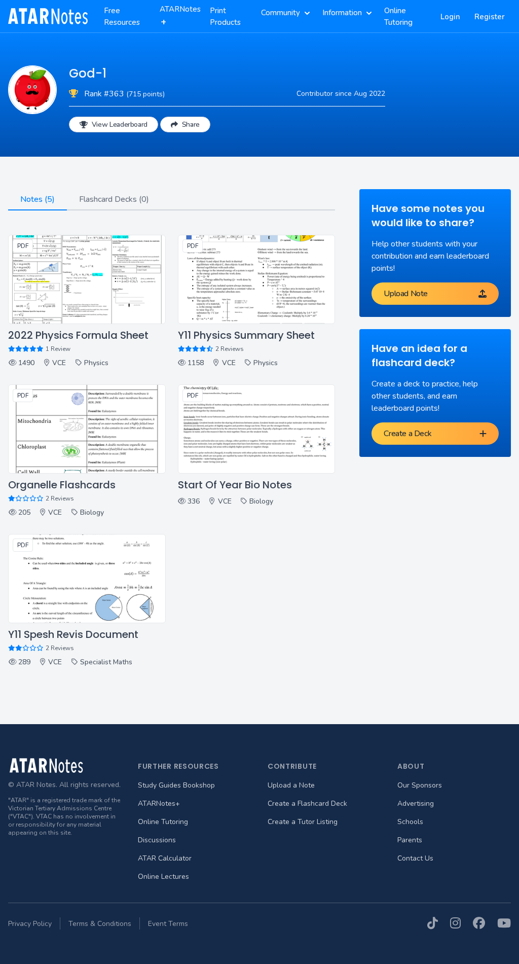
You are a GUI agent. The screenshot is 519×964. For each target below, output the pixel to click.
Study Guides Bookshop (176, 785)
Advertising (415, 803)
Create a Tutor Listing (303, 822)
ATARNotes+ (159, 803)
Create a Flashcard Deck (307, 803)
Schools (410, 822)
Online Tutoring (163, 822)
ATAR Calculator (165, 858)
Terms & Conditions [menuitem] (99, 924)
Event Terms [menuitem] (168, 924)
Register (489, 17)
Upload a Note (291, 785)
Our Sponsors (419, 785)
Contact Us (415, 858)
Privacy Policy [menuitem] (30, 924)
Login (450, 17)
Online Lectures (163, 876)
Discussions (157, 840)
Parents (409, 840)
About (411, 766)
